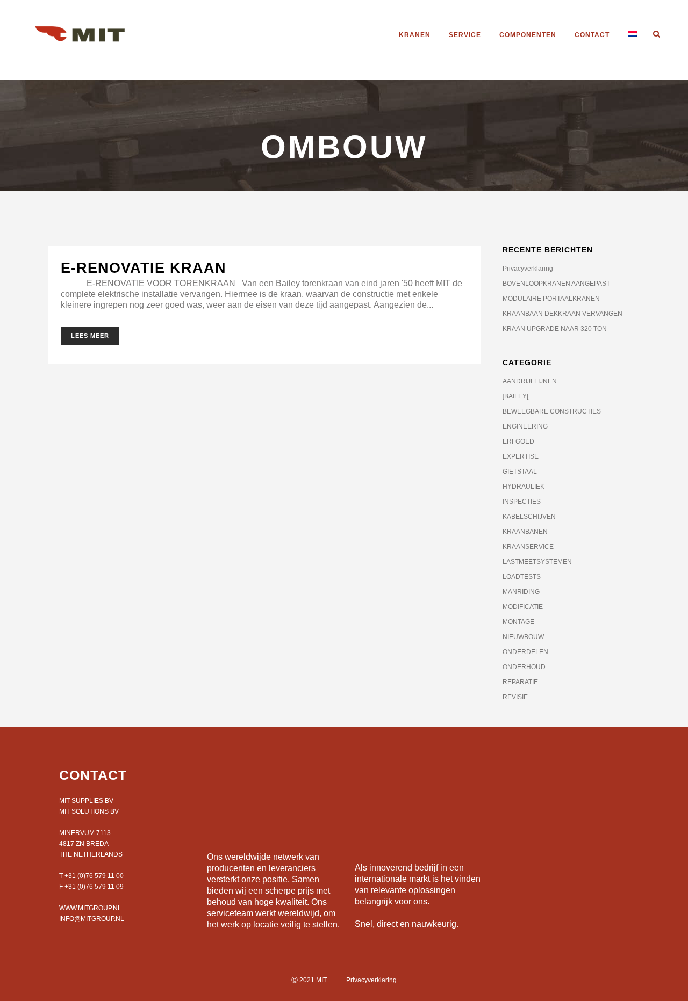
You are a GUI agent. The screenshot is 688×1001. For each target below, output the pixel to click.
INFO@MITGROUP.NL (91, 919)
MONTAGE (518, 622)
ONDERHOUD (524, 667)
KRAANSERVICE (528, 546)
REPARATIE (520, 682)
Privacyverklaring (528, 268)
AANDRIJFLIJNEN (530, 381)
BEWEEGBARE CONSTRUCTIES (552, 411)
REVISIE (515, 697)
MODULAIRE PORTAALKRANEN (551, 298)
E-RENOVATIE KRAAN (143, 268)
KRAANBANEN (525, 531)
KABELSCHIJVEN (529, 516)
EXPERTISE (521, 456)
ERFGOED (518, 441)
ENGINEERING (525, 426)
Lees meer (90, 335)
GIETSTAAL (520, 471)
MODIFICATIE (523, 607)
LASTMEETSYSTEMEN (537, 561)
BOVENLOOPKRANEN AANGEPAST (556, 283)
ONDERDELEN (525, 652)
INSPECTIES (522, 501)
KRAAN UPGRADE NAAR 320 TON (555, 328)
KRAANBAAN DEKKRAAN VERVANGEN (562, 313)
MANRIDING (521, 592)
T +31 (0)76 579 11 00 (91, 876)
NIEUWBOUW (523, 637)
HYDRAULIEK (523, 486)
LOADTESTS (522, 577)
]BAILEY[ (515, 396)
